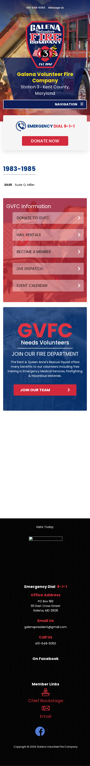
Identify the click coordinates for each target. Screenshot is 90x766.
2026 (8, 185)
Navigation (66, 104)
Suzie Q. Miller (25, 185)
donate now (45, 141)
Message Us (56, 7)
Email (45, 716)
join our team (35, 389)
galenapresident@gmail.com (45, 627)
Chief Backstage (45, 701)
